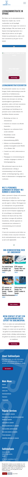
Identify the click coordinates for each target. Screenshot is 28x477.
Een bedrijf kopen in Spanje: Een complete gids (7, 268)
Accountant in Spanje (8, 414)
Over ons (5, 390)
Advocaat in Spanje (8, 422)
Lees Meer (15, 473)
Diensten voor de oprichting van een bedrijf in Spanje (13, 418)
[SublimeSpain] (11, 3)
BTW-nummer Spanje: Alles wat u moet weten (19, 268)
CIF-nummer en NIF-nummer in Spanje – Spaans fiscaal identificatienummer (8, 291)
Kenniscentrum (6, 393)
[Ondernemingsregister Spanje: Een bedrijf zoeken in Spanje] (20, 280)
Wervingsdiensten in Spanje (10, 425)
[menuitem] (24, 3)
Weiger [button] (9, 473)
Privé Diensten (6, 435)
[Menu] (24, 3)
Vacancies (5, 400)
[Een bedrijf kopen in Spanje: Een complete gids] (8, 260)
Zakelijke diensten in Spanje (10, 438)
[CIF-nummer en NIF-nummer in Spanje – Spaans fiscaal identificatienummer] (8, 280)
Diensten (4, 387)
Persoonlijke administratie (9, 429)
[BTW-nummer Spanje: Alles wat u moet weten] (20, 260)
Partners (4, 397)
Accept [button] (4, 473)
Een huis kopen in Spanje (9, 432)
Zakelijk (3, 272)
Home (4, 384)
